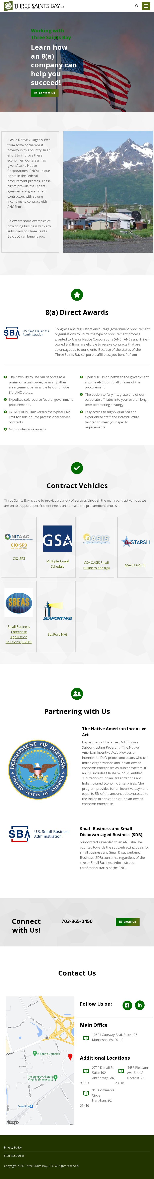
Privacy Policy (13, 1147)
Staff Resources (14, 1156)
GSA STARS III (135, 565)
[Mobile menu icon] (146, 6)
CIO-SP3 (19, 558)
